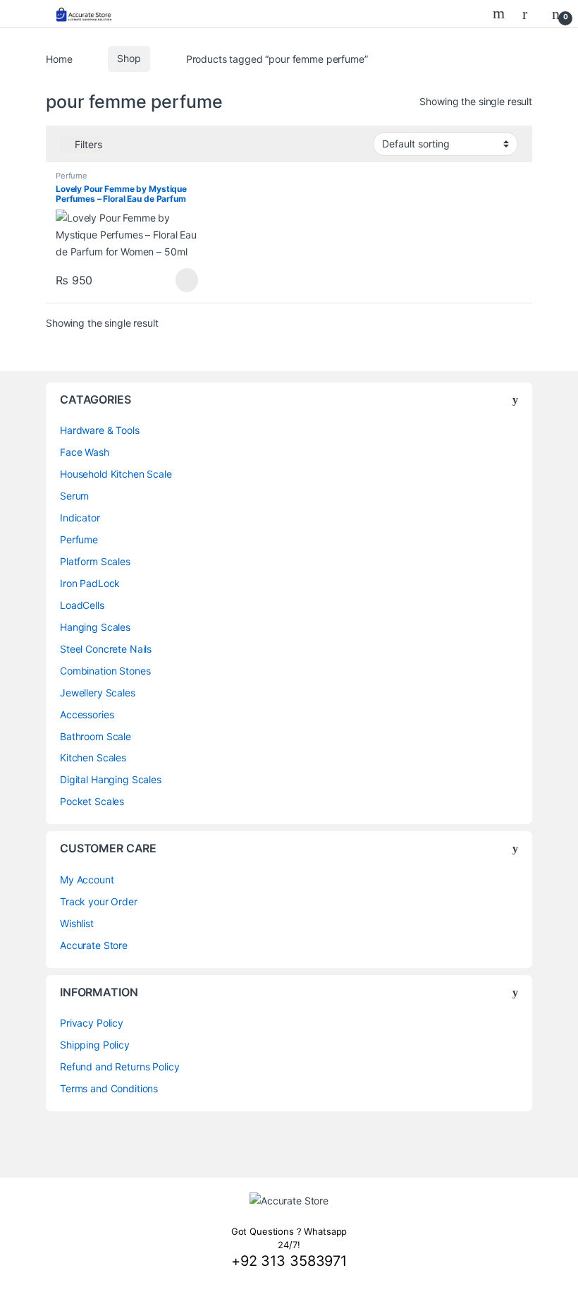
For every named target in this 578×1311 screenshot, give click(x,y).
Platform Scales (95, 561)
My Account (87, 880)
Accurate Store (94, 945)
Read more (186, 280)
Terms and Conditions (109, 1088)
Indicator (80, 518)
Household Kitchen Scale (116, 474)
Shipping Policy (95, 1045)
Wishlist (77, 923)
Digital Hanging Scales (110, 779)
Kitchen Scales (93, 757)
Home (59, 58)
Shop (128, 58)
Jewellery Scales (97, 693)
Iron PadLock (90, 583)
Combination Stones (105, 671)
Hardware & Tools (100, 430)
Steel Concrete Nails (106, 649)
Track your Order (98, 901)
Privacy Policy (91, 1023)
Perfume (71, 176)
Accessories (86, 714)
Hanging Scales (95, 627)
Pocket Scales (92, 801)
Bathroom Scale (95, 736)
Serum (74, 496)
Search (500, 13)
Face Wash (84, 452)
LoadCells (82, 605)
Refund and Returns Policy (120, 1067)
